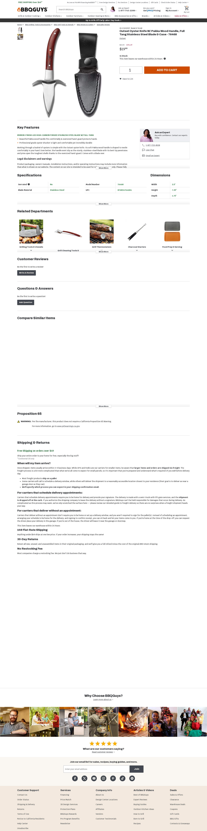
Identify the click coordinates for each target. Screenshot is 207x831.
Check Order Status (168, 2)
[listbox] (20, 34)
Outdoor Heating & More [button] (98, 16)
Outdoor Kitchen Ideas (144, 809)
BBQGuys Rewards (68, 814)
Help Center (22, 823)
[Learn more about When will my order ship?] (164, 58)
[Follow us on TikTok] (122, 778)
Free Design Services (107, 2)
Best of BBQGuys (141, 795)
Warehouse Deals (177, 804)
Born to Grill (139, 818)
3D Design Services (69, 804)
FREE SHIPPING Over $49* (30, 2)
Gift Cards (154, 2)
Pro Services (122, 2)
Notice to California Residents (30, 818)
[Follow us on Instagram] (103, 778)
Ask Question (25, 302)
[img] (70, 73)
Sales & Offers (176, 795)
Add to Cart (167, 70)
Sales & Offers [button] (181, 16)
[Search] (102, 9)
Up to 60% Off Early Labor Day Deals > (103, 20)
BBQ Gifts (174, 818)
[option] (20, 32)
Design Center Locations (139, 2)
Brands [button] (145, 16)
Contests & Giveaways (180, 823)
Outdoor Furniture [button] (74, 16)
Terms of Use (23, 814)
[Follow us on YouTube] (94, 778)
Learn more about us (102, 699)
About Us (100, 795)
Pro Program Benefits (70, 818)
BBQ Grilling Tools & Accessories (38, 25)
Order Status (23, 799)
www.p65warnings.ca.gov (68, 426)
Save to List (127, 79)
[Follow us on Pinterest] (113, 778)
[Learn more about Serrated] (28, 184)
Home (19, 25)
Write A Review (26, 273)
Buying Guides (140, 804)
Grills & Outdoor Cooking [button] (28, 16)
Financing (64, 795)
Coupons (174, 809)
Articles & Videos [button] (161, 16)
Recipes (137, 823)
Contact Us (22, 795)
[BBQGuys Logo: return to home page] (36, 9)
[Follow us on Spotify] (132, 778)
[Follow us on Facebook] (75, 778)
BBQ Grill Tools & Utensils (64, 25)
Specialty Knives (103, 25)
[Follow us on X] (84, 778)
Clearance (174, 799)
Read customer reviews (102, 752)
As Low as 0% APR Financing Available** (82, 2)
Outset (123, 38)
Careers (99, 804)
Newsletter (65, 823)
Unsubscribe (22, 828)
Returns (20, 809)
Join (136, 769)
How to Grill (139, 814)
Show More (103, 168)
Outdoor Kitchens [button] (52, 16)
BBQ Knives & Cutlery (85, 25)
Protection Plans (67, 809)
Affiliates (100, 809)
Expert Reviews (140, 799)
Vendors (99, 814)
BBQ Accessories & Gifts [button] (125, 16)
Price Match (65, 799)
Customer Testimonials (106, 818)
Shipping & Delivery (26, 804)
